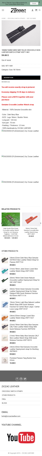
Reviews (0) (6, 82)
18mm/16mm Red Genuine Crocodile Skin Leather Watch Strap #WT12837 (31, 231)
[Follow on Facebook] (17, 379)
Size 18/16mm (31, 18)
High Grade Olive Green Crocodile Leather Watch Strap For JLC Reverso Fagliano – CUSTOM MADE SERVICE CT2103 (11, 232)
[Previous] (1, 227)
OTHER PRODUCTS (8, 395)
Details (34, 3)
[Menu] (3, 10)
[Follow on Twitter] (25, 379)
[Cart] (36, 10)
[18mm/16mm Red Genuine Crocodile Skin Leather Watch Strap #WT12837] (31, 219)
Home (3, 18)
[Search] (39, 10)
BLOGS (4, 403)
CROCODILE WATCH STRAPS (16, 18)
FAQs (4, 399)
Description (8, 77)
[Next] (40, 227)
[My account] (32, 10)
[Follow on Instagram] (21, 379)
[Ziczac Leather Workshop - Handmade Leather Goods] (18, 10)
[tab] (21, 78)
